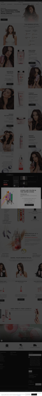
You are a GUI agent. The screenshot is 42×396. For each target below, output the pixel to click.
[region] (21, 394)
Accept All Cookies (34, 394)
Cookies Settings (28, 394)
